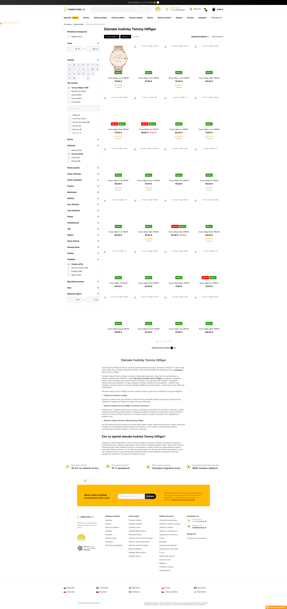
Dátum (70, 235)
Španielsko (201, 592)
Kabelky (108, 531)
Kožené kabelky (135, 549)
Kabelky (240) (76, 271)
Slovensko (71, 592)
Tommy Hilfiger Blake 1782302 (118, 129)
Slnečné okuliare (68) (79, 267)
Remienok (71, 192)
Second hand (73, 247)
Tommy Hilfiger (111, 37)
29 (170, 341)
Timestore (68, 24)
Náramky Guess (135, 534)
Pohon (70, 216)
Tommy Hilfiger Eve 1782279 (148, 129)
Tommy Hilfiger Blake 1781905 (209, 329)
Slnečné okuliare (112, 527)
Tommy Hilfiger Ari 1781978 (179, 129)
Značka (70, 60)
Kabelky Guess (134, 556)
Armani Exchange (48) (81, 122)
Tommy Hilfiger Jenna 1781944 (118, 78)
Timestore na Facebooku (197, 538)
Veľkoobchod (164, 570)
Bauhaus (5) (77, 129)
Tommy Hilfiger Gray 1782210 (179, 329)
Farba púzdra (73, 168)
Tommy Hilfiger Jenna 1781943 (178, 78)
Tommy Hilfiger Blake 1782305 (209, 232)
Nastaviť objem (74, 294)
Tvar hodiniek (73, 210)
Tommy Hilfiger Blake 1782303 (148, 232)
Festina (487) (76, 98)
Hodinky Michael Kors (137, 531)
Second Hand (110, 538)
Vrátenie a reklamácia (168, 531)
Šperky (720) (76, 275)
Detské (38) (75, 161)
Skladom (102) (76, 36)
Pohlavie (71, 145)
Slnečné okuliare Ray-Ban (139, 541)
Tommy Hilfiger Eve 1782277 (209, 283)
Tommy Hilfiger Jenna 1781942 (209, 129)
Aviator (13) (77, 125)
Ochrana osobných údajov (169, 523)
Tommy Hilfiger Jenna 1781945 (148, 78)
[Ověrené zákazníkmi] (9, 23)
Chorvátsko (103, 588)
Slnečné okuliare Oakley (138, 545)
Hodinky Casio (134, 527)
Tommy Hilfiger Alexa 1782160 (179, 232)
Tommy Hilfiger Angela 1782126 (118, 329)
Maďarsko (136, 588)
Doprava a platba (166, 527)
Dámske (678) (77, 154)
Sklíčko (70, 198)
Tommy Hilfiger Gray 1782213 (179, 180)
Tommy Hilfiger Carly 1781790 (118, 180)
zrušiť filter (135, 37)
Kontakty (162, 541)
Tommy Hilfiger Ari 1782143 (118, 283)
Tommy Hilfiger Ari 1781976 (209, 180)
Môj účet (197, 9)
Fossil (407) (75, 102)
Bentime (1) (77, 133)
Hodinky (108, 520)
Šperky (108, 523)
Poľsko (167, 588)
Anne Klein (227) (79, 118)
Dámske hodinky (79, 24)
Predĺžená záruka (166, 567)
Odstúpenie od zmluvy (168, 534)
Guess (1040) (76, 95)
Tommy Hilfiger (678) (79, 87)
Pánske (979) (76, 150)
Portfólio (71, 259)
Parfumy (108, 534)
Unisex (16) (75, 157)
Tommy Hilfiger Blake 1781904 (179, 283)
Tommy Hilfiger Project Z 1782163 (148, 180)
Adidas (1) (76, 115)
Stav (69, 288)
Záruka (70, 253)
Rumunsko (201, 588)
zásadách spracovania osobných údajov (183, 500)
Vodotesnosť (73, 223)
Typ (69, 229)
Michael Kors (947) (78, 91)
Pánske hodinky (135, 520)
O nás (161, 538)
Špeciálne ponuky (75, 281)
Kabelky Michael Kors (137, 552)
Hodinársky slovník (166, 556)
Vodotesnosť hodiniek (168, 545)
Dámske (125, 37)
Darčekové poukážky (113, 545)
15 (165, 341)
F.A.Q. (161, 552)
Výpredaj (109, 541)
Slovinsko (103, 592)
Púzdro (70, 186)
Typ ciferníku (73, 204)
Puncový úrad (164, 559)
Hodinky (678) (77, 264)
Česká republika (171, 592)
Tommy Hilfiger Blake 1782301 (209, 78)
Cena (69, 43)
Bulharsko (71, 588)
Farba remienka (74, 180)
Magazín (162, 563)
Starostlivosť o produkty (168, 549)
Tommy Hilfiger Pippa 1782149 (148, 283)
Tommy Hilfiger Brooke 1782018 (148, 329)
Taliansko (136, 592)
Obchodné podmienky (168, 520)
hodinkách (179, 370)
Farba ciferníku (74, 174)
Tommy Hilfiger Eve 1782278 (118, 232)
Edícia (70, 139)
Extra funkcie (73, 241)
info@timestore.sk (199, 527)
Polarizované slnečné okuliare (141, 538)
